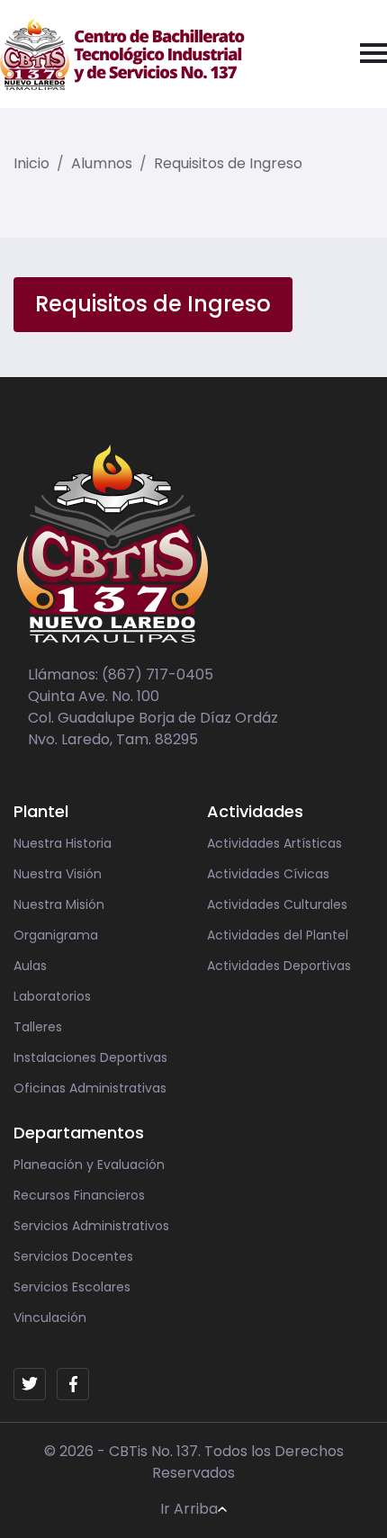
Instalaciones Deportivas (90, 1057)
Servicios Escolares (72, 1287)
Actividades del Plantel (277, 935)
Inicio (32, 163)
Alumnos (101, 163)
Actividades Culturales (277, 904)
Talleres (38, 1027)
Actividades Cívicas (268, 874)
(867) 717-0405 (157, 674)
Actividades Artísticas (274, 843)
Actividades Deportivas (279, 966)
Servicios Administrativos (91, 1226)
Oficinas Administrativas (90, 1088)
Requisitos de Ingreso (228, 163)
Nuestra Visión (58, 874)
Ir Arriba (189, 1508)
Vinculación (50, 1318)
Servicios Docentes (73, 1256)
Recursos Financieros (79, 1195)
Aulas (30, 966)
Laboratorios (52, 996)
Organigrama (56, 935)
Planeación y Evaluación (89, 1165)
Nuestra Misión (59, 904)
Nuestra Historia (63, 843)
